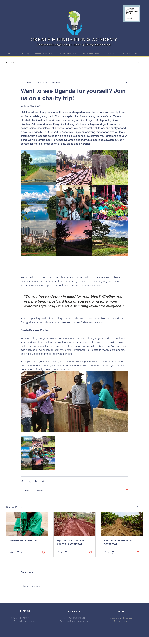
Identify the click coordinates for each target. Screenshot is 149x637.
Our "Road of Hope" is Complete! (118, 542)
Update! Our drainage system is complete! (70, 542)
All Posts (10, 62)
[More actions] (126, 82)
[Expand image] (38, 453)
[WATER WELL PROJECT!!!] (27, 524)
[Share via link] (43, 481)
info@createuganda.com (77, 621)
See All (139, 506)
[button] (139, 62)
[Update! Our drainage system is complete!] (75, 524)
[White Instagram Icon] (28, 611)
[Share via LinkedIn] (36, 481)
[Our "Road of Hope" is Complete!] (122, 524)
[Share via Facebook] (22, 481)
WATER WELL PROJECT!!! (26, 540)
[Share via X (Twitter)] (29, 481)
